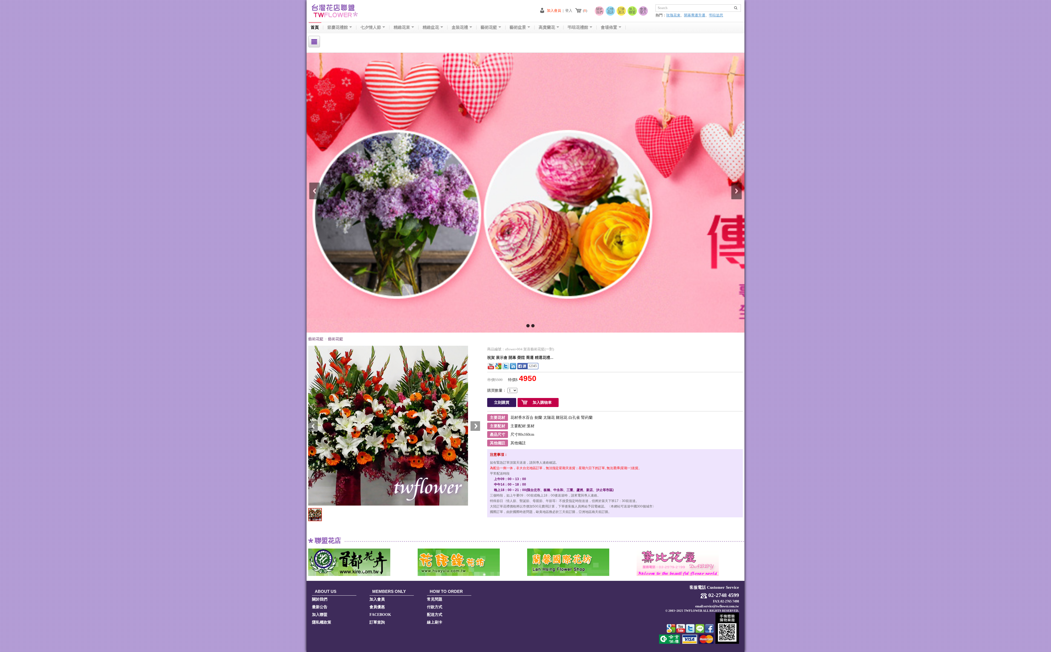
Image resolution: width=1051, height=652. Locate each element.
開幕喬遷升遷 (694, 15)
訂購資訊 (621, 10)
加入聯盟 (632, 10)
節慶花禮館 (337, 27)
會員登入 (643, 10)
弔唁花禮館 (578, 27)
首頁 (315, 27)
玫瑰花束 (673, 15)
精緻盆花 (431, 27)
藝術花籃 (489, 27)
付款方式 (434, 607)
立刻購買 (501, 402)
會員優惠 (377, 607)
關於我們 (599, 10)
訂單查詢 (377, 622)
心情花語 (610, 10)
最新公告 (319, 607)
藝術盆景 (518, 27)
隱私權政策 (321, 622)
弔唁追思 (716, 15)
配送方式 (434, 615)
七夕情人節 (370, 27)
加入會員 (554, 10)
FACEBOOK (380, 615)
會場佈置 (609, 27)
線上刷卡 (434, 622)
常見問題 (434, 599)
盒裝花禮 (460, 27)
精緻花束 (402, 27)
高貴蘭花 (547, 27)
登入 (568, 10)
